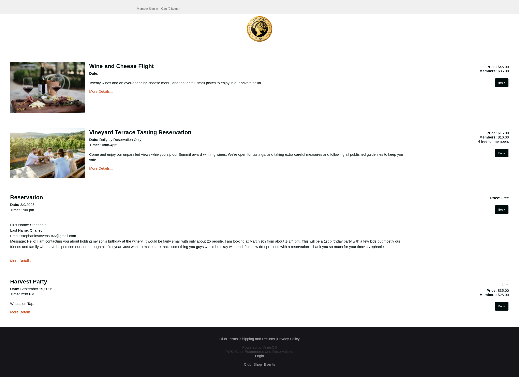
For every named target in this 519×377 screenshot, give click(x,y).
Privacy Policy (288, 339)
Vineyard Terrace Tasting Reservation (140, 132)
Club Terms (228, 339)
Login (259, 356)
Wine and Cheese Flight (121, 66)
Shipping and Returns (257, 339)
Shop (257, 364)
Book (501, 82)
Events (269, 364)
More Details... (101, 91)
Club (247, 364)
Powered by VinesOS (259, 347)
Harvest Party (28, 281)
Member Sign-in (147, 8)
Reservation (26, 197)
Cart (164, 8)
